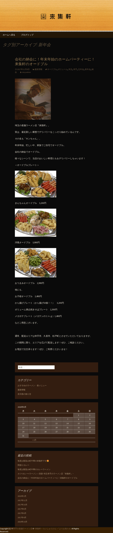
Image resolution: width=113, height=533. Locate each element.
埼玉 (70, 69)
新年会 (88, 69)
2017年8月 (22, 509)
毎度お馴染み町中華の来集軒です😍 (33, 461)
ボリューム (63, 69)
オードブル (52, 69)
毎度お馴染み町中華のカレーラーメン (34, 469)
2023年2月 (22, 496)
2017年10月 (22, 504)
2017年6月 (22, 513)
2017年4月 (22, 517)
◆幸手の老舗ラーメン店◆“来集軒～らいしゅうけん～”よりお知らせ (41, 528)
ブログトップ (27, 34)
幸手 (75, 69)
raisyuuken (26, 72)
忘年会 (81, 69)
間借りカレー (23, 465)
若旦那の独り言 (24, 394)
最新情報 (38, 69)
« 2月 (34, 440)
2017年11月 (22, 500)
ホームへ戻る (9, 34)
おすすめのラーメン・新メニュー (32, 385)
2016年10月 (22, 521)
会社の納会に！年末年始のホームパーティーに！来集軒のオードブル (47, 478)
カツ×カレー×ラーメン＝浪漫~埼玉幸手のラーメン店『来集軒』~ (46, 473)
